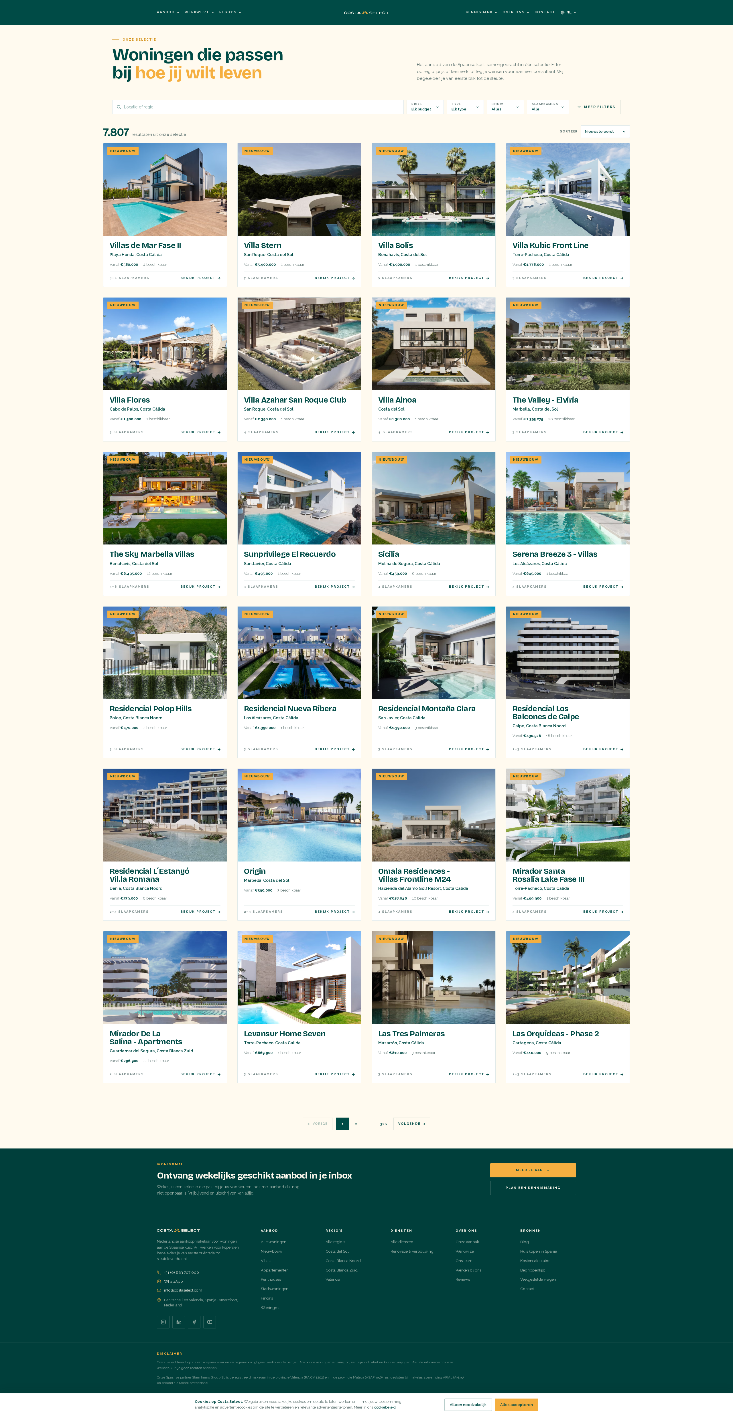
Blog (524, 1241)
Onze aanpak (467, 1241)
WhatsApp (173, 1281)
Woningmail (272, 1307)
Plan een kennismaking (533, 1188)
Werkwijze (197, 12)
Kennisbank (479, 12)
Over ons (514, 12)
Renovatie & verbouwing (412, 1251)
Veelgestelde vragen (538, 1279)
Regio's (228, 12)
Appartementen (275, 1270)
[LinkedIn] (178, 1322)
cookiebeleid (385, 1407)
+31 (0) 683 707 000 (181, 1272)
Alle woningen (273, 1241)
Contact (545, 12)
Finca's (267, 1298)
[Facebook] (194, 1322)
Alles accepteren (516, 1405)
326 (383, 1124)
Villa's (266, 1260)
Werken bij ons (468, 1270)
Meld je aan (533, 1170)
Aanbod (166, 12)
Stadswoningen (274, 1288)
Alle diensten (402, 1241)
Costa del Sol (337, 1251)
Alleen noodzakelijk (468, 1405)
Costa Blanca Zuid (342, 1270)
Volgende (409, 1124)
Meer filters (599, 107)
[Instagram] (163, 1322)
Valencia (333, 1279)
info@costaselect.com (183, 1290)
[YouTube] (209, 1322)
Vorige (320, 1124)
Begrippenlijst (532, 1270)
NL (569, 12)
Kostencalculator (535, 1260)
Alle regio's (335, 1241)
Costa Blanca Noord (343, 1260)
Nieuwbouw (271, 1251)
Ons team (464, 1260)
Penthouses (271, 1279)
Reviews (463, 1279)
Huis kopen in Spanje (538, 1251)
